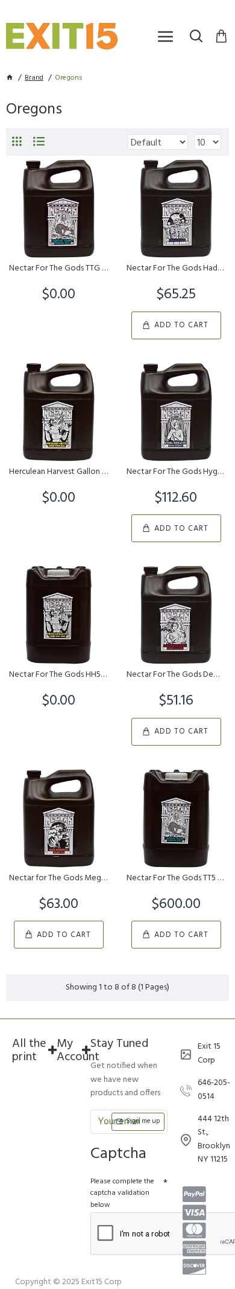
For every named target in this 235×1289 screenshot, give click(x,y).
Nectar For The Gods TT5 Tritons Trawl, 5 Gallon (176, 878)
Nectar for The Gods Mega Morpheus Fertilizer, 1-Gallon (58, 878)
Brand (34, 78)
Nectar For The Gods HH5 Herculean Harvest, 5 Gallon (58, 675)
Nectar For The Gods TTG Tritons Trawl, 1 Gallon (58, 268)
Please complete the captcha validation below (122, 1193)
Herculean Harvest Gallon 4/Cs (58, 472)
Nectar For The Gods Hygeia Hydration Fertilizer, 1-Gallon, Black (176, 472)
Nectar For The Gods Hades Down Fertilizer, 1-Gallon (176, 268)
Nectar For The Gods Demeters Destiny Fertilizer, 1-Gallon (176, 675)
